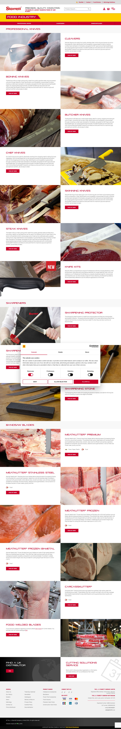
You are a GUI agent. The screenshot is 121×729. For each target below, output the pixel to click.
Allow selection (60, 381)
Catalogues (28, 697)
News (7, 699)
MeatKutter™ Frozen (82, 510)
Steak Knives (17, 228)
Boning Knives (17, 76)
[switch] (50, 374)
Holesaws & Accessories (49, 692)
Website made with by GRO (14, 723)
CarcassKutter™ (78, 586)
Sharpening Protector (83, 312)
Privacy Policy (28, 702)
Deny (35, 381)
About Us (8, 692)
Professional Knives (24, 23)
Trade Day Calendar (30, 692)
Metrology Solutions (109, 2)
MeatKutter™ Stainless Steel (30, 472)
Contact (88, 2)
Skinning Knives (77, 190)
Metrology (9, 702)
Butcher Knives (77, 114)
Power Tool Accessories (49, 697)
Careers (8, 697)
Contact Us (9, 704)
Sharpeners (60, 23)
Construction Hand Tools (50, 704)
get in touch (38, 628)
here (26, 630)
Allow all (86, 381)
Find (10, 671)
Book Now (71, 676)
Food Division (97, 2)
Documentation (29, 707)
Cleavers (72, 38)
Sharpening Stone (80, 388)
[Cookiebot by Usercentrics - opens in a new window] (90, 346)
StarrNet (81, 2)
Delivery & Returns (29, 699)
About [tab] (87, 352)
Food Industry (47, 699)
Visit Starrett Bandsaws (72, 727)
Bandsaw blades (96, 23)
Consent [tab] (34, 352)
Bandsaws (46, 694)
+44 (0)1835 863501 (110, 707)
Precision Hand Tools (49, 702)
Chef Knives (15, 152)
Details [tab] (60, 352)
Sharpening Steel (20, 350)
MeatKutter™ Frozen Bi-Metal (30, 548)
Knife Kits (73, 267)
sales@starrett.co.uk (110, 710)
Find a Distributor (11, 707)
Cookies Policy (28, 704)
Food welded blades (23, 624)
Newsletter (27, 694)
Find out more (72, 55)
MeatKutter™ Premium (83, 434)
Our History (9, 694)
